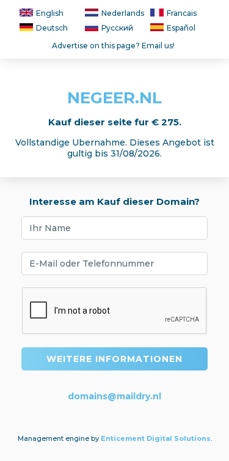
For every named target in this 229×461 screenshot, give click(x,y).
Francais (182, 13)
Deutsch (52, 27)
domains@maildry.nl (114, 396)
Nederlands (122, 13)
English (50, 13)
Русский (117, 27)
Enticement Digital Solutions (156, 438)
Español (181, 27)
